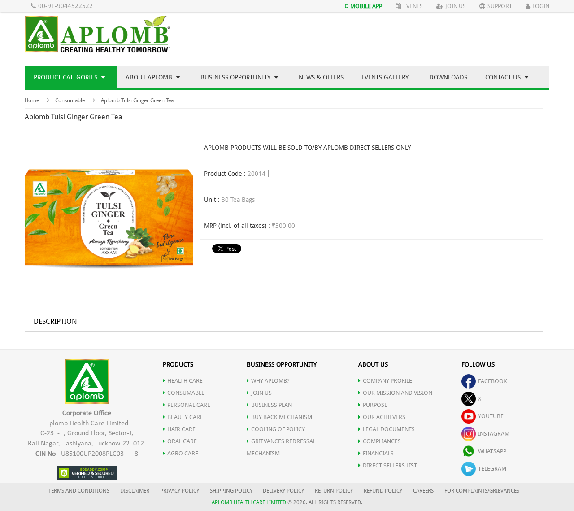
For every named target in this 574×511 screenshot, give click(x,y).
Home (32, 100)
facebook (492, 381)
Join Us (455, 6)
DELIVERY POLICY (283, 491)
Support (499, 6)
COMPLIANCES (382, 441)
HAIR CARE (181, 429)
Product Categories (66, 77)
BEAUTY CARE (185, 417)
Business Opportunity (236, 77)
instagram (493, 433)
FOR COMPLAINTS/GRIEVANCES (481, 491)
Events (413, 6)
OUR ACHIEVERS (384, 417)
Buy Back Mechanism (281, 417)
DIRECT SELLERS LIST (390, 465)
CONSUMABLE (185, 392)
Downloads (448, 77)
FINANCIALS (378, 453)
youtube (491, 416)
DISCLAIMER (134, 491)
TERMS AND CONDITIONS (78, 491)
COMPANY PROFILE (387, 380)
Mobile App (366, 6)
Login (540, 6)
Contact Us (503, 77)
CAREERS (423, 491)
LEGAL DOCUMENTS (389, 429)
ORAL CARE (182, 441)
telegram (492, 468)
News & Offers (321, 77)
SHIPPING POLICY (232, 491)
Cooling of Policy (278, 429)
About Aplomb (150, 77)
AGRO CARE (182, 453)
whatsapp (492, 451)
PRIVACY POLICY (179, 491)
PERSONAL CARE (188, 405)
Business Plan (271, 405)
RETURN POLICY (334, 491)
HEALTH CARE (185, 380)
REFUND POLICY (383, 491)
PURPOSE (375, 405)
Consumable (70, 100)
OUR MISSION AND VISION (397, 392)
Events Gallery (385, 77)
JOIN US (261, 392)
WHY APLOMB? (270, 380)
